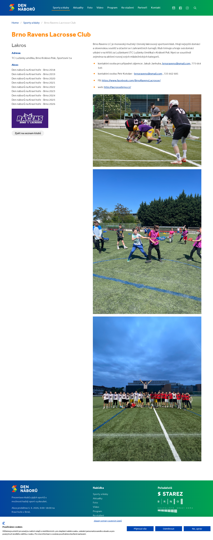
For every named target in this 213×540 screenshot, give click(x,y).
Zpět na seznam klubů (28, 133)
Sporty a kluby (31, 22)
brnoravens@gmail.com (176, 63)
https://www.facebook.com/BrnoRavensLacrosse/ (131, 80)
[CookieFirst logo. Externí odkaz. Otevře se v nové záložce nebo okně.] (3, 523)
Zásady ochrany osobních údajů (108, 521)
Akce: (15, 64)
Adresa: (16, 53)
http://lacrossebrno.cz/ (117, 87)
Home (15, 22)
